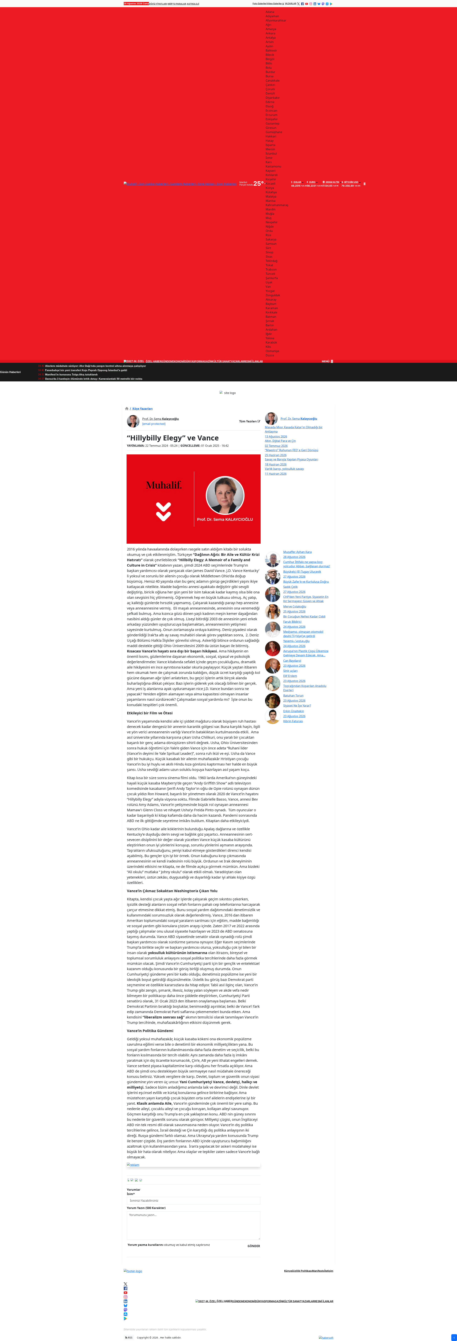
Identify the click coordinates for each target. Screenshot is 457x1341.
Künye (288, 1270)
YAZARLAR (290, 3)
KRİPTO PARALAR (177, 4)
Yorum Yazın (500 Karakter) (146, 1208)
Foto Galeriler (260, 3)
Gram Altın (332, 182)
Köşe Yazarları (141, 409)
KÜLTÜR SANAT (221, 361)
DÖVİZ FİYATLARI (158, 4)
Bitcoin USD (351, 182)
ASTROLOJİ (193, 4)
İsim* (131, 1194)
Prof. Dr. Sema (160, 419)
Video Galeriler (274, 3)
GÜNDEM (166, 361)
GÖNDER (254, 1246)
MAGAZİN (206, 361)
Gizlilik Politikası (302, 1270)
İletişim (328, 1270)
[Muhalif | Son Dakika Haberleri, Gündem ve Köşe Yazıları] (133, 1271)
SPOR (196, 361)
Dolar (297, 182)
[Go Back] (454, 1337)
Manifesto (318, 1270)
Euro (312, 182)
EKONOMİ (178, 361)
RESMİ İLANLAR (253, 361)
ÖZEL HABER (153, 361)
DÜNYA (188, 361)
